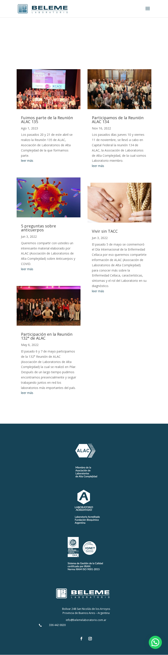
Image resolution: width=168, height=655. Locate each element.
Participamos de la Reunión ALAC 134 (118, 119)
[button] (155, 642)
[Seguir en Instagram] (90, 638)
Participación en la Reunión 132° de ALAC (46, 336)
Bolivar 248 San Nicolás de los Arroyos (86, 609)
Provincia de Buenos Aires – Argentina (86, 613)
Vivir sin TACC (105, 231)
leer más (27, 160)
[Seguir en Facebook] (81, 638)
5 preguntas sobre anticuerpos (38, 227)
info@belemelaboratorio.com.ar (86, 620)
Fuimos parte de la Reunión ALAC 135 (47, 119)
